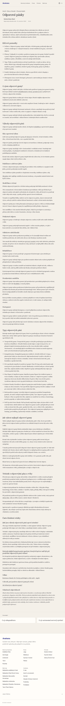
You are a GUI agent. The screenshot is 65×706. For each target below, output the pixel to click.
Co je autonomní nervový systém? (51, 620)
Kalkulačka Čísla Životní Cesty (11, 673)
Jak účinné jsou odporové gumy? (12, 585)
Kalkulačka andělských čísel (10, 670)
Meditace (26, 655)
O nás (24, 670)
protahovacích (37, 92)
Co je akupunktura (8, 620)
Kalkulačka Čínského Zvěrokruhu (11, 684)
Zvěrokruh (5, 657)
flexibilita (17, 284)
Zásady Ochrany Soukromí (30, 679)
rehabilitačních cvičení (25, 92)
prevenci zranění (30, 241)
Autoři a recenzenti (28, 673)
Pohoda (39, 3)
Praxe (33, 3)
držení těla (6, 498)
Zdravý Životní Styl (49, 657)
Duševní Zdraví (48, 652)
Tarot (4, 660)
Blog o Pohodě (11, 11)
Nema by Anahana (25, 3)
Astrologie (5, 655)
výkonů (51, 127)
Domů (4, 11)
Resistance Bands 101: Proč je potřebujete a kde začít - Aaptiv (21, 578)
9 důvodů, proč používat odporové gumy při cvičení (18, 582)
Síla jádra (5, 176)
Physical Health (21, 11)
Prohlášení (26, 685)
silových (29, 137)
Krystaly (5, 663)
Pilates (25, 660)
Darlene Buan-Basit (9, 19)
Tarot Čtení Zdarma (8, 687)
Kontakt (25, 676)
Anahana (6, 3)
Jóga (24, 652)
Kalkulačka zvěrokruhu (9, 681)
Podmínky (26, 682)
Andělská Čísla (6, 652)
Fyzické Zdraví (48, 655)
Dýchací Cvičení (27, 657)
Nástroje (44, 3)
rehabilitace (37, 127)
